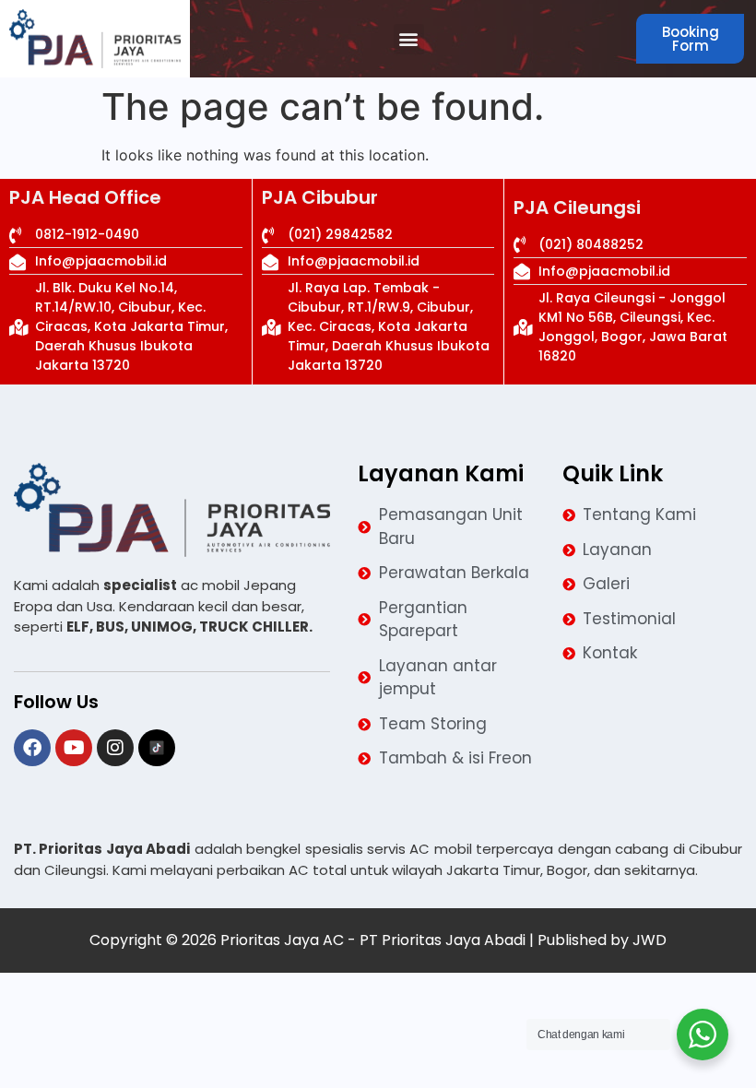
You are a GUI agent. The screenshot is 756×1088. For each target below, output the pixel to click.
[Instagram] (115, 747)
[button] (409, 39)
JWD (649, 940)
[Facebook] (32, 747)
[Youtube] (73, 747)
